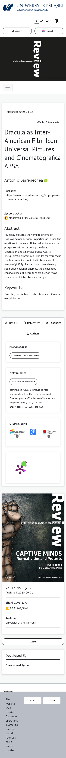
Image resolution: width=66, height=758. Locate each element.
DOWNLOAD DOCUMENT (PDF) (25, 355)
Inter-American (40, 294)
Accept (51, 700)
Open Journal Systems (19, 665)
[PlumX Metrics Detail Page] (20, 469)
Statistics (55, 323)
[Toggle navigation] (7, 87)
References (33, 323)
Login (17, 31)
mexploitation (12, 298)
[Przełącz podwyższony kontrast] (56, 20)
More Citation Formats (22, 381)
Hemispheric (22, 294)
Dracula (9, 294)
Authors (34, 333)
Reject (33, 700)
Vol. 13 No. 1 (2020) (48, 121)
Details (13, 323)
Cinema (55, 294)
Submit (33, 641)
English (49, 31)
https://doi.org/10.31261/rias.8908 (29, 217)
